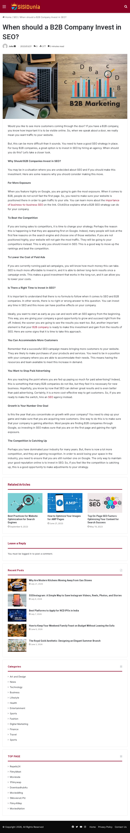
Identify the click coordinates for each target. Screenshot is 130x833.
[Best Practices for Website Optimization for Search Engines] (25, 503)
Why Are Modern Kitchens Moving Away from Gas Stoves (60, 580)
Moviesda (15, 777)
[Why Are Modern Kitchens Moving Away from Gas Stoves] (17, 585)
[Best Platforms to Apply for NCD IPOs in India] (17, 615)
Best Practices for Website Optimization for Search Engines (23, 519)
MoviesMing (16, 792)
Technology (16, 687)
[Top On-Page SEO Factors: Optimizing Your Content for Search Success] (105, 503)
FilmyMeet (15, 771)
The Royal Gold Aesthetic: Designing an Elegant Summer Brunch (65, 640)
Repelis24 (15, 766)
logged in (27, 553)
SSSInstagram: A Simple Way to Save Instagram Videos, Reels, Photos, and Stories (75, 595)
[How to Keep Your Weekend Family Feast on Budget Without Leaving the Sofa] (17, 630)
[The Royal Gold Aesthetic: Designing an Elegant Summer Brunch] (17, 645)
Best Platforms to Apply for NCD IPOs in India (54, 610)
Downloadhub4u (19, 787)
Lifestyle (14, 697)
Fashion (14, 718)
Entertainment (17, 708)
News (13, 682)
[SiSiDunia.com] (25, 6)
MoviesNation (17, 808)
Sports (13, 713)
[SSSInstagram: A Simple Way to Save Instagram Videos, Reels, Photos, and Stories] (17, 600)
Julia (11, 46)
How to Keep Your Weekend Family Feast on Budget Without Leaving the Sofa (71, 625)
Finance (14, 729)
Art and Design (18, 676)
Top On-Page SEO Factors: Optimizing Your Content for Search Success (103, 519)
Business (14, 692)
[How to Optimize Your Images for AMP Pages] (65, 503)
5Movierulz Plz (18, 798)
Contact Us (121, 827)
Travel (13, 734)
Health (13, 703)
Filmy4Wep (16, 803)
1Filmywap (15, 782)
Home (8, 17)
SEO (15, 17)
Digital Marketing (19, 724)
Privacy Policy (105, 827)
